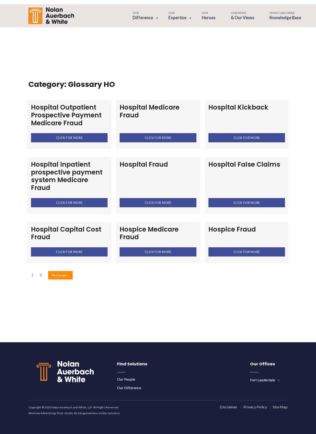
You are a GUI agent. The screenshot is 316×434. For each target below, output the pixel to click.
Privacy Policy (255, 407)
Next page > (60, 275)
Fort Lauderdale (262, 380)
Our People (126, 379)
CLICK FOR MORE (69, 138)
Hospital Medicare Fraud (150, 111)
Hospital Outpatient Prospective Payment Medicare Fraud (66, 115)
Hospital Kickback (238, 107)
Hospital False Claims (244, 164)
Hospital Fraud (144, 164)
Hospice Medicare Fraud (149, 233)
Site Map (280, 407)
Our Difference (129, 387)
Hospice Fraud (232, 229)
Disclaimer (229, 407)
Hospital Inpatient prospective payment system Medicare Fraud (66, 176)
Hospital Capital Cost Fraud (66, 233)
